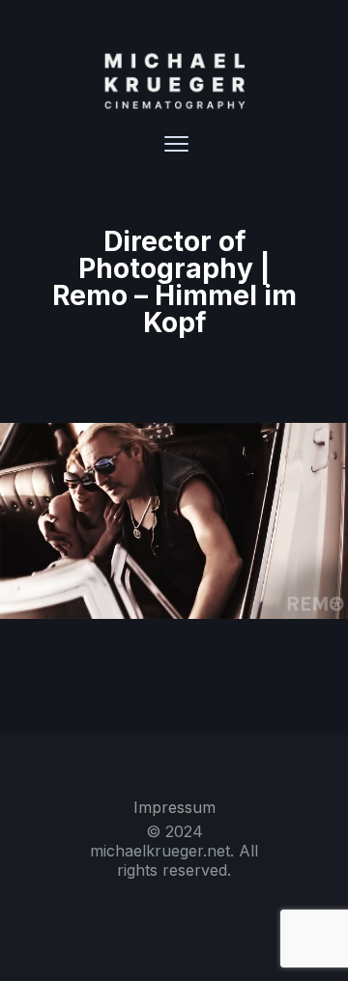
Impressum (174, 807)
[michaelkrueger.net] (174, 81)
